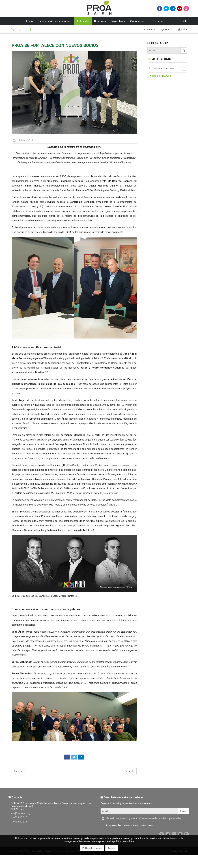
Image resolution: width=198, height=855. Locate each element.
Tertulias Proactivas (163, 68)
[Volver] (149, 59)
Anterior (18, 771)
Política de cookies (92, 848)
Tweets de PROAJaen (160, 75)
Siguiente (129, 771)
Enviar (183, 811)
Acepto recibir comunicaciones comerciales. (130, 825)
